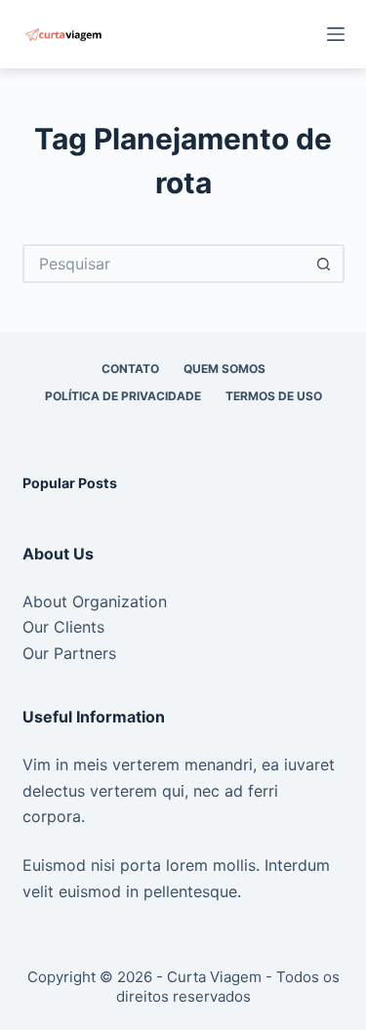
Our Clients (63, 627)
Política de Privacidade (123, 396)
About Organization (94, 601)
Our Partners (69, 653)
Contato (130, 368)
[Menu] (336, 34)
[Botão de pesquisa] (325, 263)
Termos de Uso (273, 396)
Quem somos (224, 368)
